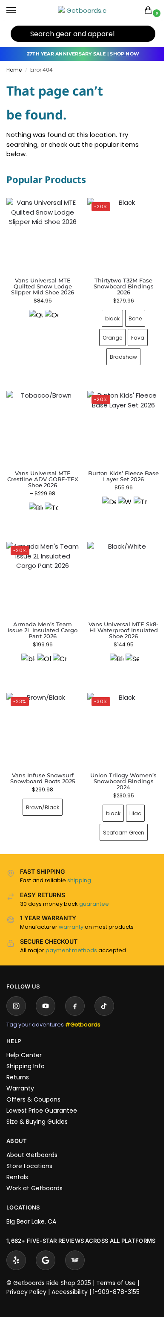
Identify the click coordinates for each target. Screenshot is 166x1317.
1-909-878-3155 (116, 1287)
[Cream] (58, 651)
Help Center (24, 1042)
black (107, 315)
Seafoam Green (118, 819)
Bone (130, 315)
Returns (17, 1064)
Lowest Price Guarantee (41, 1097)
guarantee (94, 891)
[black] (26, 651)
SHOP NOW (124, 54)
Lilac (130, 800)
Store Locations (29, 1153)
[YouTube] (45, 993)
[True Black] (135, 497)
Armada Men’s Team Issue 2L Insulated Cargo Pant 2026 (40, 621)
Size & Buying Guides (37, 1109)
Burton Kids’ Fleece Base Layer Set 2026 (118, 470)
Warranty (20, 1075)
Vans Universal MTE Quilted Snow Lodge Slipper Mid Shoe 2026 (42, 286)
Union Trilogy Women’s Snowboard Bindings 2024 (119, 768)
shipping (79, 867)
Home (14, 69)
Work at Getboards (34, 1175)
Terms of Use (116, 1278)
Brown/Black (40, 794)
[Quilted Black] (36, 316)
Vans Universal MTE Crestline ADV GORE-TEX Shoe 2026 (41, 473)
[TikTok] (104, 993)
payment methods (71, 937)
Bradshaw (118, 353)
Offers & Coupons (33, 1086)
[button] (150, 11)
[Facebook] (75, 993)
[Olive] (42, 651)
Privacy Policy (26, 1287)
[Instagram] (16, 993)
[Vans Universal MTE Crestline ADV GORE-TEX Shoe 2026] (41, 422)
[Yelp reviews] (16, 1255)
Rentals (17, 1164)
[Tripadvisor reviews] (75, 1255)
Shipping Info (25, 1053)
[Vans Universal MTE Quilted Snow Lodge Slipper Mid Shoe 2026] (42, 234)
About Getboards (31, 1142)
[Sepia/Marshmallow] (128, 651)
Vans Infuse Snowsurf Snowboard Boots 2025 (41, 765)
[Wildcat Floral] (119, 497)
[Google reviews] (45, 1255)
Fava (133, 334)
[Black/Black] (34, 503)
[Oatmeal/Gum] (51, 316)
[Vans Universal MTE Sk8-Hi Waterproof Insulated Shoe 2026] (119, 570)
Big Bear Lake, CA (31, 1208)
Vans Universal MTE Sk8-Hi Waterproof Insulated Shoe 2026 (118, 621)
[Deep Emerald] (104, 497)
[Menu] (19, 10)
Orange (107, 334)
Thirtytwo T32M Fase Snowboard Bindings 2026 (119, 283)
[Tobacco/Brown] (50, 503)
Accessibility (70, 1287)
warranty (71, 914)
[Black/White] (112, 651)
